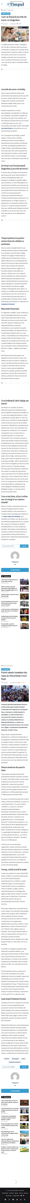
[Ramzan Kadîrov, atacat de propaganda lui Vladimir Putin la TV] (24, 626)
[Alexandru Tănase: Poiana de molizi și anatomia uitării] (24, 597)
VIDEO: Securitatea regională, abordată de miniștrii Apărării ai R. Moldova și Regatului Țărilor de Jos (9, 588)
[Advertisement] (15, 646)
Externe (26, 1193)
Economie (8, 1195)
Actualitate (5, 1193)
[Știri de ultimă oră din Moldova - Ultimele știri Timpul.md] (15, 4)
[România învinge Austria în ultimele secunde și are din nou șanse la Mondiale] (24, 618)
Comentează (15, 570)
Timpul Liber (10, 10)
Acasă (4, 10)
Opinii (16, 1193)
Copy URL (24, 546)
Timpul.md (5, 23)
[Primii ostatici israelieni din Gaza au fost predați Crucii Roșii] (24, 582)
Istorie (21, 1193)
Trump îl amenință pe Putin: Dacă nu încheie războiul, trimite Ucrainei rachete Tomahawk (9, 603)
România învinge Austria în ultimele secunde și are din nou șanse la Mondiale (9, 618)
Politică (11, 1193)
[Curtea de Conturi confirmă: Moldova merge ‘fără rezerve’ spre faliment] (24, 611)
